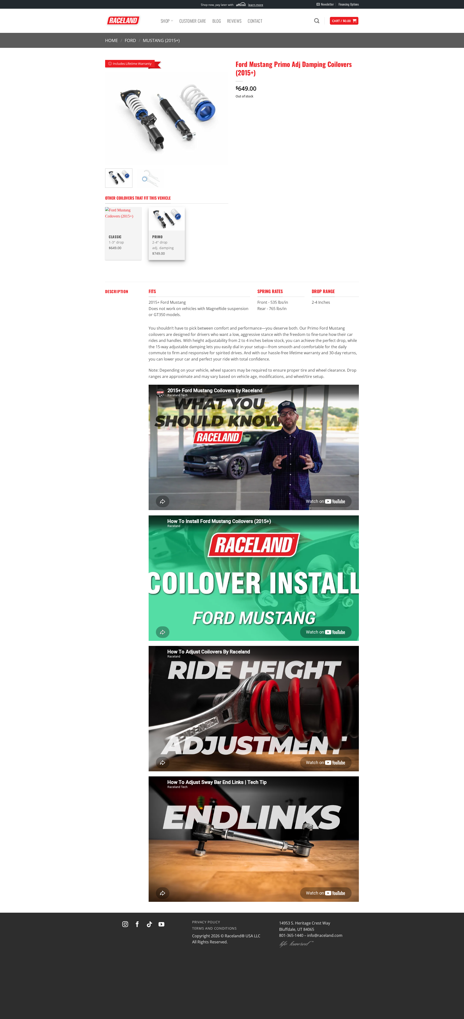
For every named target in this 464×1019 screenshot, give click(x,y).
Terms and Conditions (214, 928)
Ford (130, 40)
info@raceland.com (324, 935)
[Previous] (113, 118)
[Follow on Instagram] (125, 924)
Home (111, 40)
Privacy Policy (206, 922)
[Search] (316, 20)
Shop (165, 21)
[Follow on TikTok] (149, 924)
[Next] (220, 118)
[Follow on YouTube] (161, 924)
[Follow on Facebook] (137, 924)
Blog (216, 21)
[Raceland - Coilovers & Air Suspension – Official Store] (129, 21)
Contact (255, 21)
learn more (255, 5)
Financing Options (349, 4)
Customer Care (192, 21)
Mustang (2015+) (161, 40)
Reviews (234, 21)
